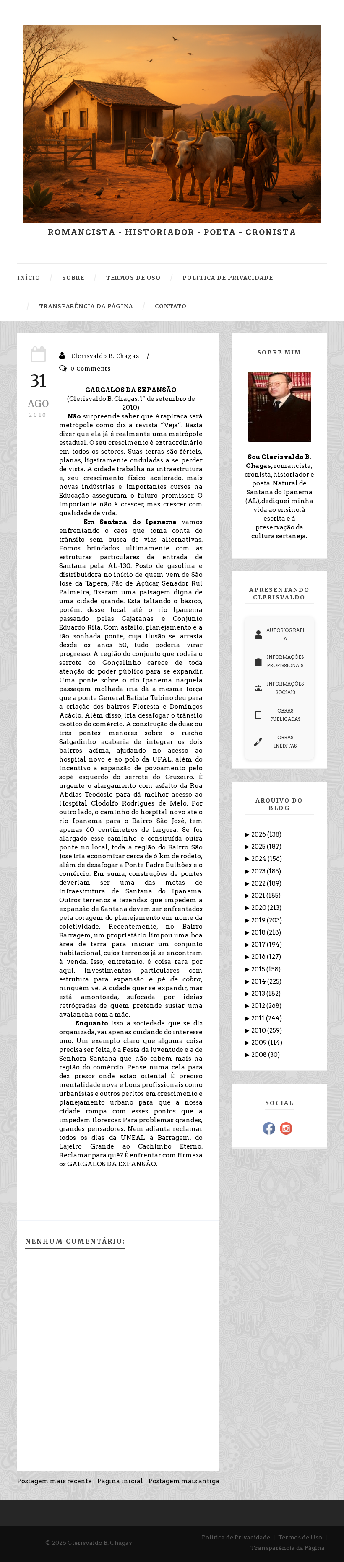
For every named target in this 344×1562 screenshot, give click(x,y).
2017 (259, 944)
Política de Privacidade (236, 1537)
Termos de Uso (300, 1537)
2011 (258, 1018)
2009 (259, 1042)
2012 (258, 1005)
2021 (258, 895)
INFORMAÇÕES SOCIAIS (285, 688)
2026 (259, 834)
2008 (259, 1055)
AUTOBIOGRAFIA (285, 634)
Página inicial (120, 1481)
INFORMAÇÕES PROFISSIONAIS (285, 661)
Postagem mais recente (54, 1481)
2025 (259, 846)
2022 (259, 883)
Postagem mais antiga (184, 1481)
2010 (259, 1030)
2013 (258, 993)
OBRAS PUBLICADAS (285, 715)
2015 (258, 969)
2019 (259, 920)
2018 (259, 932)
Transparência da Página (287, 1547)
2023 (259, 871)
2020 (259, 907)
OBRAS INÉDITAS (285, 742)
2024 (259, 858)
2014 (259, 981)
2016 (259, 956)
